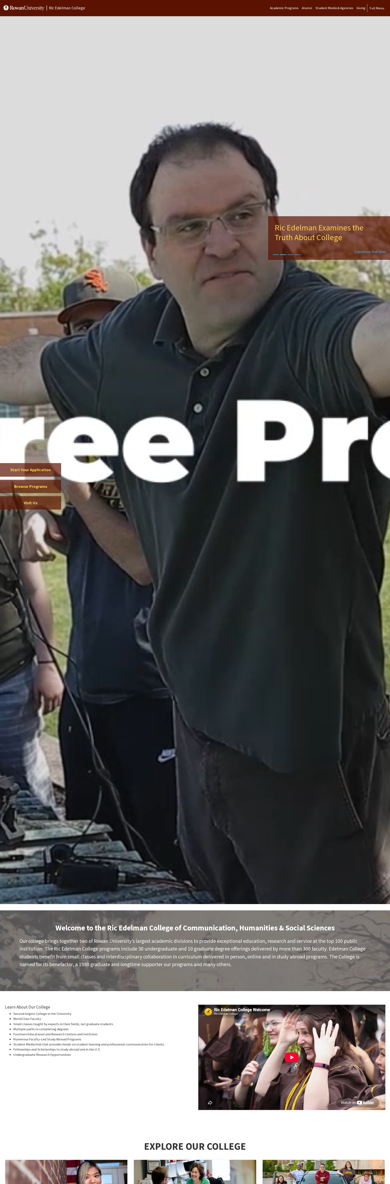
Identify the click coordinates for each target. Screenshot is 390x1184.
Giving (360, 8)
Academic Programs (284, 8)
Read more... (325, 251)
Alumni (307, 8)
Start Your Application (30, 469)
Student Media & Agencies (334, 8)
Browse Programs (30, 486)
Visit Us (31, 502)
